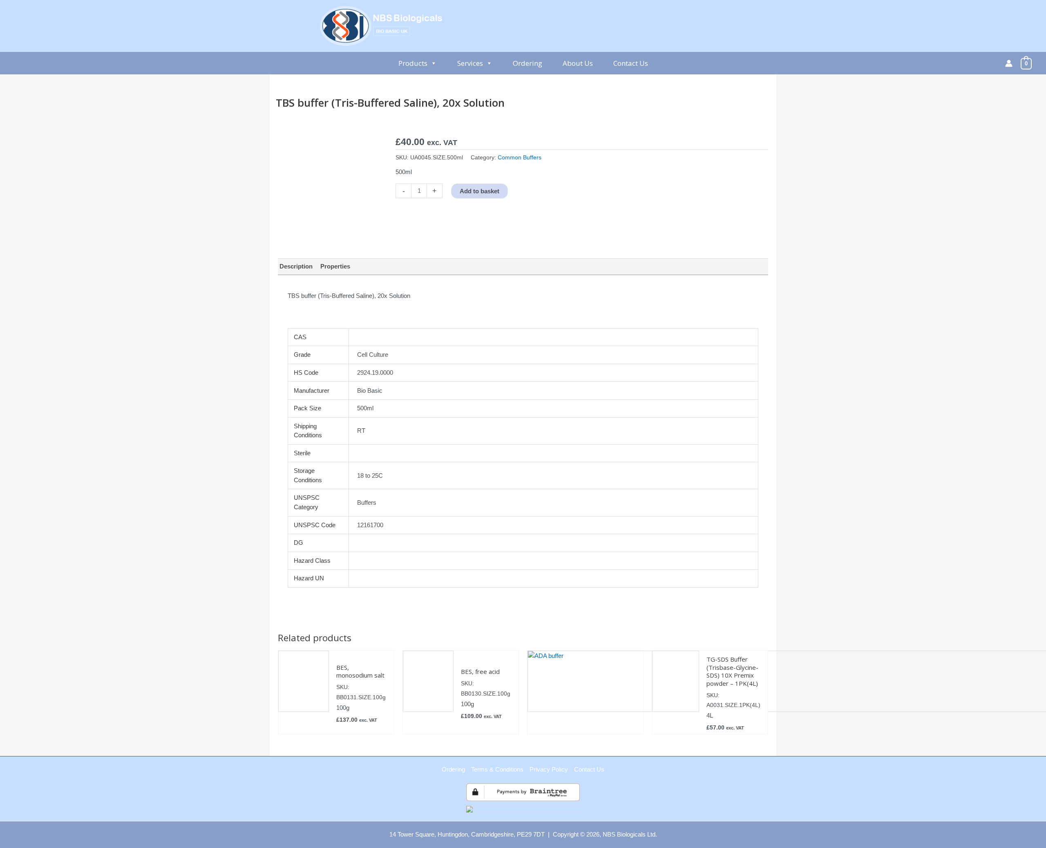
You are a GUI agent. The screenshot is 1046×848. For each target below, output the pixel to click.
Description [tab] (296, 266)
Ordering (527, 63)
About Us (578, 63)
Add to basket (479, 191)
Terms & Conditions (497, 769)
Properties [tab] (335, 266)
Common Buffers (519, 157)
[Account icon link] (1008, 63)
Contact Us (630, 63)
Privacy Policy (549, 769)
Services (470, 63)
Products (412, 63)
